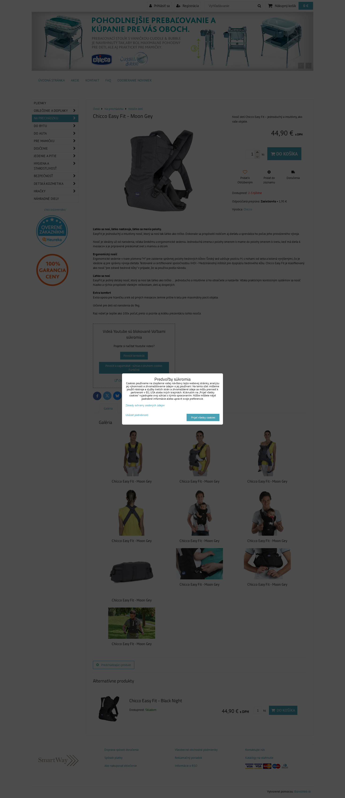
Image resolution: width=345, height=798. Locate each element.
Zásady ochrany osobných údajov (145, 405)
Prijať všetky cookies (203, 417)
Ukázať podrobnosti (137, 414)
